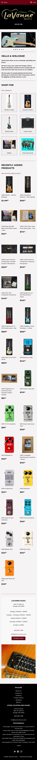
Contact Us (18, 693)
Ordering (18, 695)
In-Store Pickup (18, 697)
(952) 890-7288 (18, 630)
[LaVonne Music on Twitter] (15, 752)
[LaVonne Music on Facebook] (18, 752)
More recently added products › (11, 173)
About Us (18, 691)
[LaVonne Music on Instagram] (21, 752)
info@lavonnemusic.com (18, 634)
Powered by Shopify (26, 756)
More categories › (6, 90)
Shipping (18, 700)
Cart (34, 2)
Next (34, 39)
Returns (18, 702)
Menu (5, 2)
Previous (2, 39)
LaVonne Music (13, 756)
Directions (19, 638)
